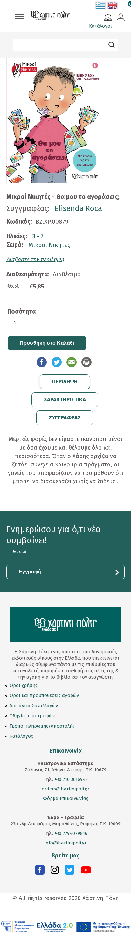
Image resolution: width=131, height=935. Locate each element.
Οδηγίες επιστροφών (32, 716)
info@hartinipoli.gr (65, 843)
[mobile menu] (19, 17)
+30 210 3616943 (71, 779)
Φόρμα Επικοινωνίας (65, 798)
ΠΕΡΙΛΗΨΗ (65, 381)
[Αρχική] (50, 16)
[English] (112, 6)
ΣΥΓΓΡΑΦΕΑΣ (65, 417)
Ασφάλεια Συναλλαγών (34, 705)
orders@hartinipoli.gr (65, 789)
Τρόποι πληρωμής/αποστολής (42, 726)
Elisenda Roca (78, 208)
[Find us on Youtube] (85, 871)
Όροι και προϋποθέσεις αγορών (44, 695)
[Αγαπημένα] (108, 18)
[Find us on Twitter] (69, 871)
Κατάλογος (21, 736)
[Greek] (100, 6)
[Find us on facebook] (40, 871)
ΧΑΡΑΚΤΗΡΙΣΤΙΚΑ (65, 399)
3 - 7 (38, 236)
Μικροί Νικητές (49, 244)
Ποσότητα (21, 311)
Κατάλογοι (100, 26)
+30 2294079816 (70, 833)
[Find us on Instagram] (55, 871)
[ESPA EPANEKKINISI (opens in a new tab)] (65, 926)
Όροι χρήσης (24, 685)
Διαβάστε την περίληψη (35, 259)
